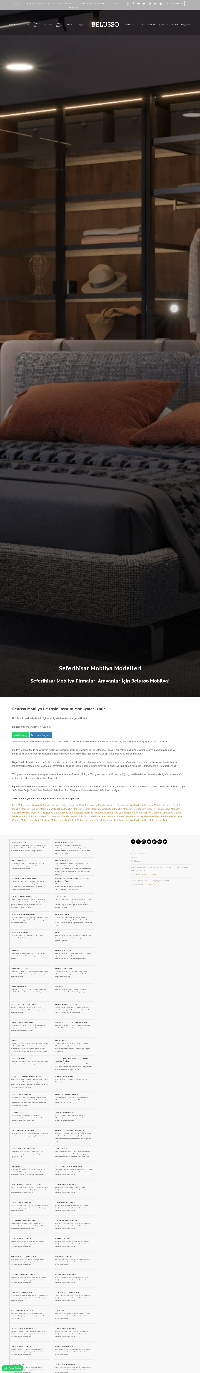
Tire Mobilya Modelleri (106, 820)
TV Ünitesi (47, 24)
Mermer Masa (72, 1045)
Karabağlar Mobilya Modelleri (87, 812)
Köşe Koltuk (14, 24)
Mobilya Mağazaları (73, 866)
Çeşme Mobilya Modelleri (96, 809)
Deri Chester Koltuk (29, 864)
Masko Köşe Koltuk (29, 846)
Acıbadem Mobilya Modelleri (72, 1242)
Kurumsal (152, 24)
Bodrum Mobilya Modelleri (27, 1242)
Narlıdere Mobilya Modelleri (169, 816)
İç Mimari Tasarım (138, 853)
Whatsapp (22, 735)
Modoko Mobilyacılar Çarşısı (72, 1008)
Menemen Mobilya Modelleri (140, 816)
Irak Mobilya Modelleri (72, 1350)
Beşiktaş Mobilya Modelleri (71, 1332)
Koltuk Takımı (59, 24)
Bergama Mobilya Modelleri (158, 805)
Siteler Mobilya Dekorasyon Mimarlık (29, 1188)
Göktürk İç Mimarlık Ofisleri (28, 901)
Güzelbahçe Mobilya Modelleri (56, 812)
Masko (73, 936)
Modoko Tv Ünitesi (28, 989)
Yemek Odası (37, 24)
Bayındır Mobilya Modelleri (103, 805)
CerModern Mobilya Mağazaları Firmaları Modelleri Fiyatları (73, 1063)
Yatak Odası (25, 24)
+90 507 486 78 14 (148, 874)
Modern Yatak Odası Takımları (72, 1098)
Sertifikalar (135, 861)
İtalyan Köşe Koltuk (29, 1061)
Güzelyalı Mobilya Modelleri (28, 1332)
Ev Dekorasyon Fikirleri (72, 1116)
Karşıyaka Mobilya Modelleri (146, 812)
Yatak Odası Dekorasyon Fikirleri (28, 1008)
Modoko (29, 954)
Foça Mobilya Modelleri (168, 809)
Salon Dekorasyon (73, 1152)
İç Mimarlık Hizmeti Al (71, 1079)
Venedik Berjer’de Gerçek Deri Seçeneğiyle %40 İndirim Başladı (72, 883)
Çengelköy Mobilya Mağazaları (29, 883)
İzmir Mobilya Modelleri (24, 805)
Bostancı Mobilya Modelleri (71, 1206)
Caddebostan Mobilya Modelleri (29, 1278)
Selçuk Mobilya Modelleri (82, 820)
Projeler (174, 24)
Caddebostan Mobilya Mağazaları (73, 1170)
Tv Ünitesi (72, 989)
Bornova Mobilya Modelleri (44, 809)
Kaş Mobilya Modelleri (72, 1260)
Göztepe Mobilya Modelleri (71, 1188)
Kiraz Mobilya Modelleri (58, 816)
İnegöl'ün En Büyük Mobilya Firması (73, 1135)
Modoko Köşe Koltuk (73, 954)
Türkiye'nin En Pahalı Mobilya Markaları (29, 1081)
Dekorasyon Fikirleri (28, 1170)
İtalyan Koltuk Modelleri (72, 847)
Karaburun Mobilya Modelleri (117, 812)
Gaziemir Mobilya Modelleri (26, 812)
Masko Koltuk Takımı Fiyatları (29, 918)
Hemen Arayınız (42, 735)
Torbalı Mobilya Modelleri (131, 820)
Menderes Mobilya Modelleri (111, 816)
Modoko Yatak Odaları (72, 972)
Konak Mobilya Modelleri (83, 816)
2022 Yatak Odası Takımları (28, 1314)
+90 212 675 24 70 (148, 884)
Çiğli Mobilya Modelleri (121, 809)
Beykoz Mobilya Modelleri (29, 1296)
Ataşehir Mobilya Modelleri (71, 1278)
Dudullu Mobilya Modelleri (27, 1350)
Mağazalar (185, 24)
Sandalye (130, 24)
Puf (141, 24)
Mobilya (29, 1046)
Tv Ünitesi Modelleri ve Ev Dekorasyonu (72, 1025)
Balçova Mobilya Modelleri (75, 805)
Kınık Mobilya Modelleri (34, 816)
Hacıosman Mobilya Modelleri (72, 1296)
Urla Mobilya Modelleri (155, 820)
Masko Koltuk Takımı (29, 935)
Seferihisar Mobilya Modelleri (54, 820)
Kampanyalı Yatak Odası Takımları (27, 1152)
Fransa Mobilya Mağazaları (28, 1026)
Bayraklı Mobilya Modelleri (130, 805)
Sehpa (69, 24)
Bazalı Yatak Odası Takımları (29, 1133)
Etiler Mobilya (73, 901)
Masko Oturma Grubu (73, 919)
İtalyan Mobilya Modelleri (29, 1099)
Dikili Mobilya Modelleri (145, 809)
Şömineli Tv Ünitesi (27, 1116)
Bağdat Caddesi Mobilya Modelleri (28, 1224)
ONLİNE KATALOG (175, 4)
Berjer (81, 24)
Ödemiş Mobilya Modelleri (25, 820)
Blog (133, 850)
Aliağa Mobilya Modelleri (49, 805)
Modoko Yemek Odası (29, 972)
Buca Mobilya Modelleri (70, 809)
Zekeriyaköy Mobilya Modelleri (28, 1260)
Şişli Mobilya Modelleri (72, 1314)
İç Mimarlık (163, 24)
